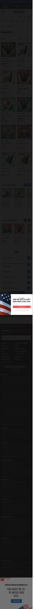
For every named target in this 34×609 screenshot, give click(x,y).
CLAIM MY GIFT (21, 306)
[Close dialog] (31, 295)
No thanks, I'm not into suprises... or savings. (21, 310)
